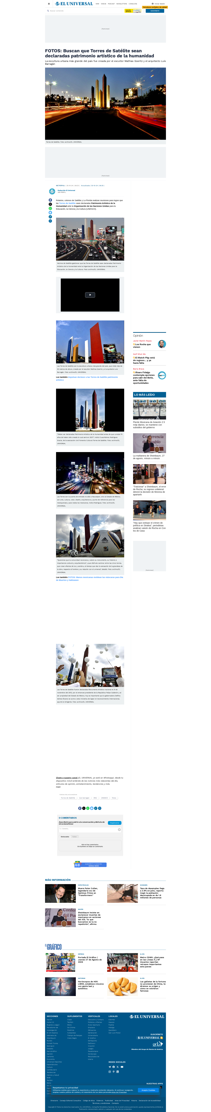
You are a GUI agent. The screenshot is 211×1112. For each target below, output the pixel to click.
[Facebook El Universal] (114, 1067)
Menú (49, 1083)
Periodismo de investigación (52, 1029)
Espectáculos (52, 1064)
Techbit (50, 1080)
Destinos (70, 1030)
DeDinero (91, 1043)
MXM (97, 4)
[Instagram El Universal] (110, 1072)
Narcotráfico (52, 1051)
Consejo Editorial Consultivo (70, 1100)
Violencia (99, 1100)
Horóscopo (92, 1054)
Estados (50, 1048)
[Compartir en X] (50, 204)
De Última (71, 1027)
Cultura (50, 1067)
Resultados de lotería (93, 1058)
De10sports (92, 1041)
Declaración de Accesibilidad (150, 1100)
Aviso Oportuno (94, 1025)
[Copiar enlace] (50, 216)
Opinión (138, 335)
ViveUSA (91, 1046)
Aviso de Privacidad (122, 1100)
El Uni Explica (52, 1033)
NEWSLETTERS (121, 4)
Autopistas (71, 1033)
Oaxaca (111, 1022)
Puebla (111, 1025)
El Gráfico (92, 1038)
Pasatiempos (93, 1051)
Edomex (112, 1019)
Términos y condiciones (101, 1103)
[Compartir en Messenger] (50, 212)
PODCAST (111, 4)
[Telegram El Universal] (110, 1067)
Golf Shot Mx (139, 354)
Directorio (54, 1100)
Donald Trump (52, 1043)
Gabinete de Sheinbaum (51, 1037)
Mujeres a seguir (53, 1025)
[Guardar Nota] (50, 221)
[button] (155, 11)
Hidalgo (112, 1027)
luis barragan (84, 798)
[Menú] (49, 3)
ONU (95, 798)
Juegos (90, 1048)
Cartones (50, 1056)
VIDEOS (103, 4)
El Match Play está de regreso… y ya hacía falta (144, 360)
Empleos (91, 1027)
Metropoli (50, 1046)
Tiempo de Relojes (74, 1035)
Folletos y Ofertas (95, 1022)
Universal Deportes (54, 1062)
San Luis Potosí (115, 1033)
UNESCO (104, 798)
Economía (51, 1059)
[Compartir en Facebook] (50, 200)
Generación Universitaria (93, 1034)
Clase (69, 1019)
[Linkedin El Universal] (117, 1072)
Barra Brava (138, 369)
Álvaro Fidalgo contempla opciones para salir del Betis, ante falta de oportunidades (144, 377)
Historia (134, 1100)
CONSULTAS (133, 4)
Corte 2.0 (50, 1022)
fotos (114, 798)
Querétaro (112, 1030)
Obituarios (92, 1030)
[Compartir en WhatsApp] (50, 208)
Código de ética (89, 1100)
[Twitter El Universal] (117, 1067)
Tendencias (51, 1072)
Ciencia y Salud (53, 1075)
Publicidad (109, 1100)
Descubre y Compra (96, 1019)
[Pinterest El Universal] (114, 1072)
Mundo (49, 1041)
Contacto (115, 1103)
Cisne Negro (72, 1038)
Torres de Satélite (68, 798)
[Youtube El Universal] (122, 1067)
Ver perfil (62, 192)
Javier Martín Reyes (142, 341)
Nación (49, 1019)
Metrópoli (60, 185)
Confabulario (52, 1070)
